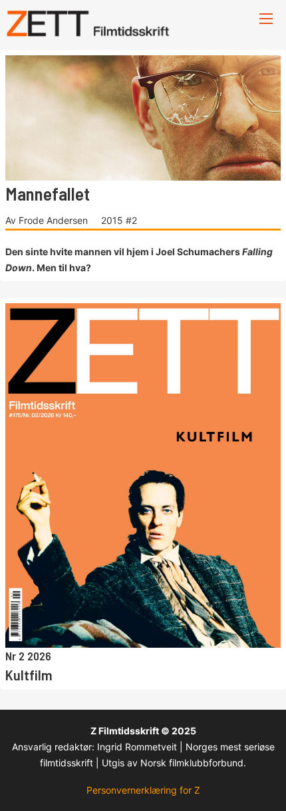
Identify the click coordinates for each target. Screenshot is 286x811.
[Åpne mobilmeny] (266, 18)
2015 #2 (119, 220)
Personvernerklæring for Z (143, 790)
